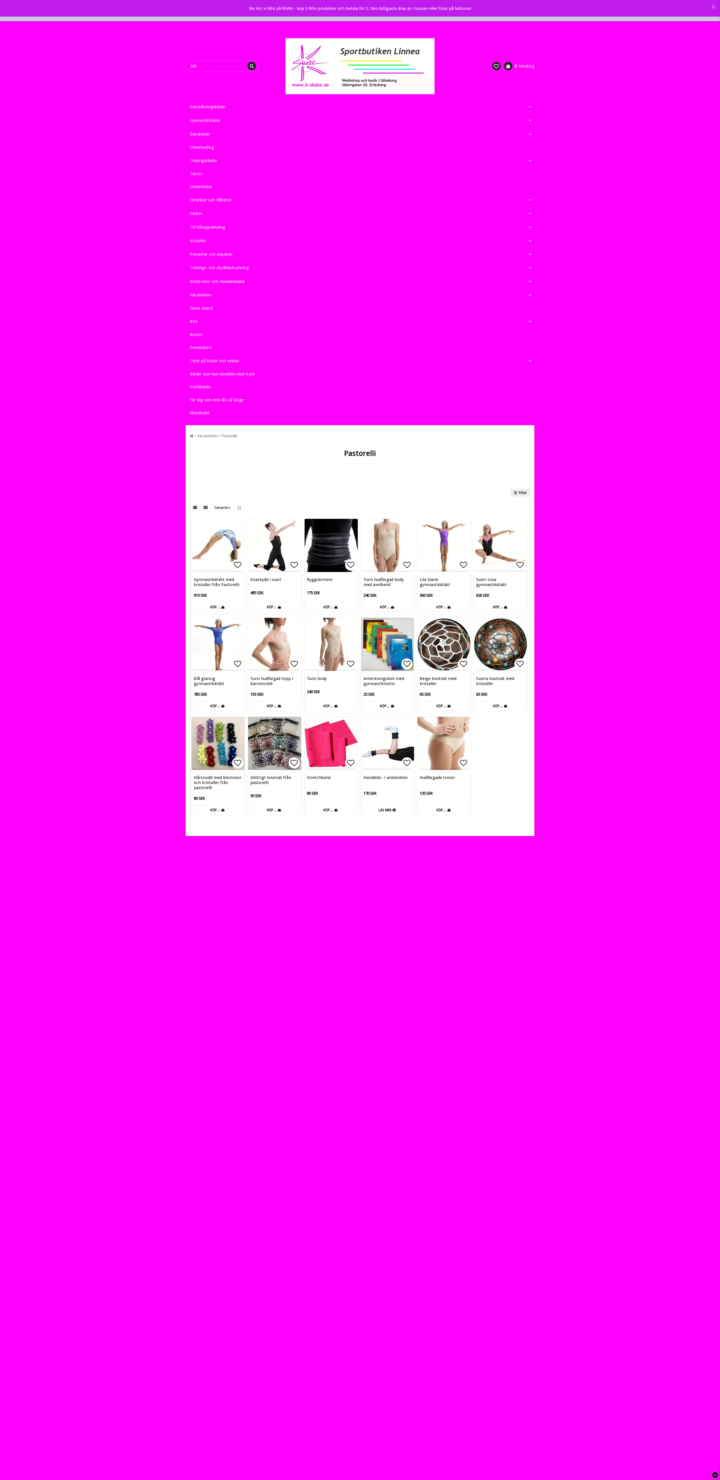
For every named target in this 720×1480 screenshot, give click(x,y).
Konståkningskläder (208, 107)
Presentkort (201, 347)
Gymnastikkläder (205, 120)
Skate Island (201, 308)
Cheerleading (202, 147)
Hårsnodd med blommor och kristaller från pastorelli (217, 782)
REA (194, 321)
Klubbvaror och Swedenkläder (217, 281)
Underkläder (201, 186)
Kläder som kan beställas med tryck (222, 374)
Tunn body (317, 678)
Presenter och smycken (211, 254)
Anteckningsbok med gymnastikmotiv (383, 681)
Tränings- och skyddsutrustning (219, 267)
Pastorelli (229, 436)
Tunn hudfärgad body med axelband (383, 582)
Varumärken (201, 295)
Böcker (196, 334)
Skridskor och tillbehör (211, 200)
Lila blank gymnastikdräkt (435, 582)
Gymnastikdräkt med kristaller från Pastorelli (216, 582)
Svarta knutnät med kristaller (495, 681)
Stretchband (318, 777)
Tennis (196, 174)
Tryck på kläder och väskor (214, 361)
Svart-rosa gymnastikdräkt (491, 582)
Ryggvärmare (319, 579)
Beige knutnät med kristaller (438, 681)
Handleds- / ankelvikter (385, 777)
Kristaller (198, 240)
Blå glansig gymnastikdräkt (209, 681)
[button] (496, 66)
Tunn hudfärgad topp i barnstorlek (271, 681)
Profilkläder (200, 387)
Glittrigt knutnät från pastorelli (270, 780)
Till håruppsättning (207, 227)
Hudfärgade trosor (437, 777)
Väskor (196, 213)
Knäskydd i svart (265, 579)
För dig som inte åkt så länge (217, 400)
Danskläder (200, 134)
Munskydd (199, 413)
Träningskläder (203, 160)
